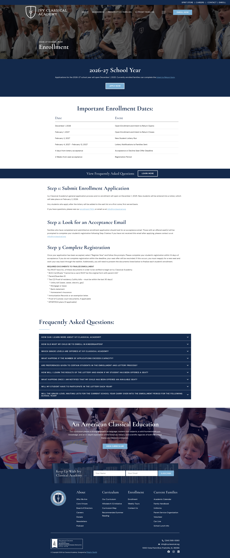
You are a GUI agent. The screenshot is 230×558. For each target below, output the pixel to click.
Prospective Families (120, 12)
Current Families (144, 12)
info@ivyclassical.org (116, 209)
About (85, 12)
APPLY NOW (115, 86)
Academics (98, 12)
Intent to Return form (165, 77)
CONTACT (211, 2)
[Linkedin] (178, 552)
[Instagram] (173, 552)
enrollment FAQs (87, 209)
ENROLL (222, 2)
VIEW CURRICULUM (115, 446)
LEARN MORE (148, 173)
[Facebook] (169, 552)
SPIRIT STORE (188, 2)
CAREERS (200, 2)
